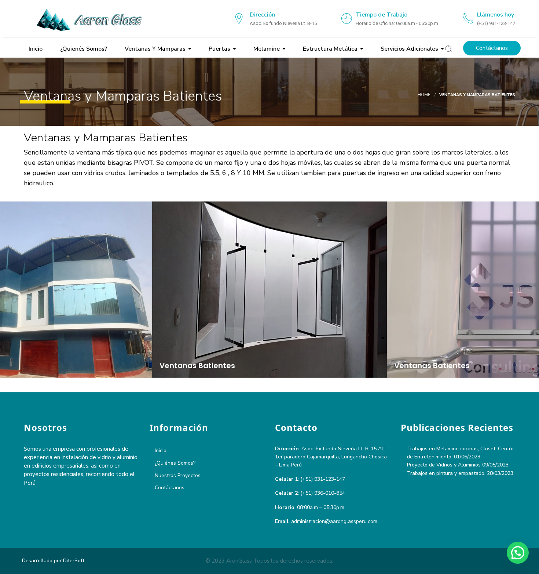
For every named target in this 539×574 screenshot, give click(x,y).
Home (424, 95)
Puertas (218, 49)
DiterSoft (73, 560)
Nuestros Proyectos (178, 475)
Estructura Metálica (329, 49)
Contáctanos (492, 48)
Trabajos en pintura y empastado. (446, 473)
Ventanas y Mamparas (154, 49)
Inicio (35, 49)
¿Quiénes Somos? (175, 462)
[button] (518, 553)
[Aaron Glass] (93, 18)
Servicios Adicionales (408, 49)
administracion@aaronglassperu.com (334, 521)
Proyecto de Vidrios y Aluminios (444, 464)
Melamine (266, 49)
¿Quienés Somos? (83, 49)
